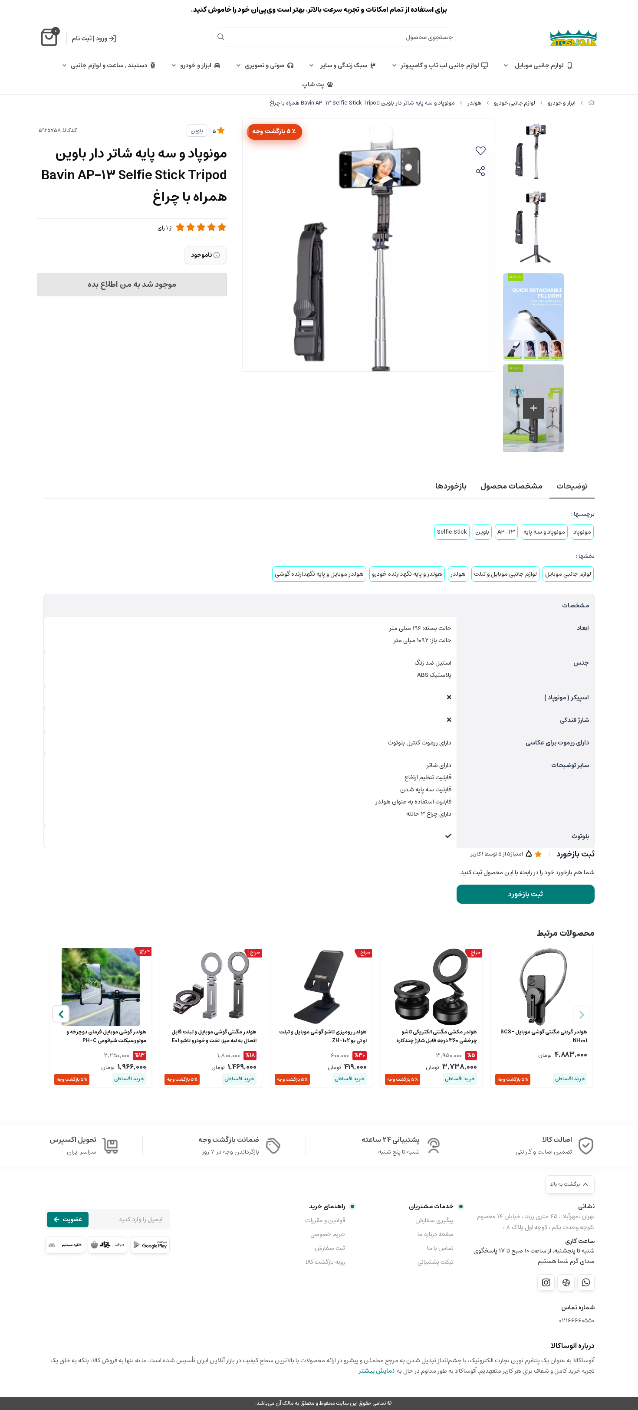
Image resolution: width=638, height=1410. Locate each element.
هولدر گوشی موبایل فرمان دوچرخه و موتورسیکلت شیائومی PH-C (106, 1036)
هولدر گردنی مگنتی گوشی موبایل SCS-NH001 (543, 1036)
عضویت (72, 1219)
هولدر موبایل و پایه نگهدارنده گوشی (319, 574)
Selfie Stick (452, 532)
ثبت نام (82, 38)
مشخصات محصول (511, 486)
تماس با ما (440, 1248)
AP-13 (506, 532)
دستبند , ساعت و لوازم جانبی (109, 65)
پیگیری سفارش (434, 1220)
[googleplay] (150, 1244)
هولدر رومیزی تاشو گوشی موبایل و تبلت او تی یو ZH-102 (323, 1036)
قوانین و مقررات (325, 1220)
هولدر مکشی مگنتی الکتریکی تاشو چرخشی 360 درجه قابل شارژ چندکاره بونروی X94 (436, 1036)
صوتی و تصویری (265, 65)
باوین (197, 130)
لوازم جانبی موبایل (538, 65)
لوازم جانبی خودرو (514, 103)
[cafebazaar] (107, 1244)
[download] (64, 1244)
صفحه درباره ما (436, 1234)
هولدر (474, 103)
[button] (60, 1014)
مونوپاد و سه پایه (544, 532)
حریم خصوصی (327, 1234)
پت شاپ (313, 84)
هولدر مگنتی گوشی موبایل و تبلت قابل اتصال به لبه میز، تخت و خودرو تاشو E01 (214, 1036)
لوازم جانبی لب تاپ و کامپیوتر (440, 65)
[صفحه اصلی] (591, 103)
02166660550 (577, 1320)
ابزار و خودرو (195, 65)
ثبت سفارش (330, 1248)
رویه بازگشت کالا (325, 1262)
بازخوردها (451, 486)
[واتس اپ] (586, 1282)
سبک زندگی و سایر (342, 65)
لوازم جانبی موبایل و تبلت (505, 574)
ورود (101, 38)
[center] (221, 37)
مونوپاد (582, 532)
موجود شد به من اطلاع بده (132, 285)
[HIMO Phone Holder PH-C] (100, 987)
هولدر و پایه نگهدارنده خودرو (407, 574)
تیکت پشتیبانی (436, 1262)
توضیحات (572, 486)
